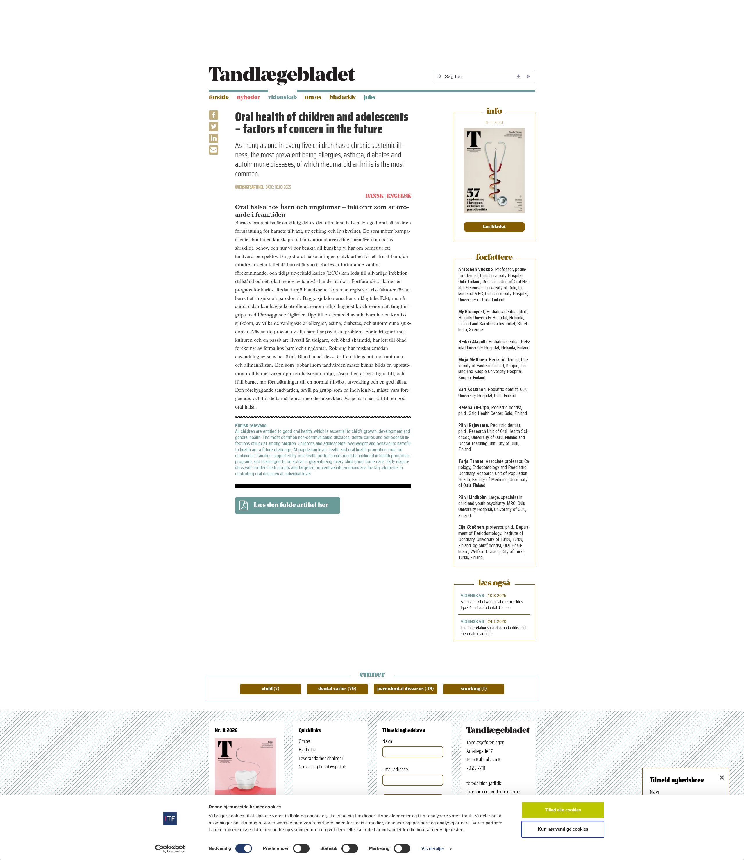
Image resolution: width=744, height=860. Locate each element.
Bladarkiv (343, 98)
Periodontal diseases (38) (405, 689)
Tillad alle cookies (563, 809)
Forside (219, 98)
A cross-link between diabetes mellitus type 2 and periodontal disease (492, 605)
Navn (387, 741)
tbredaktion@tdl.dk (483, 783)
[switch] (301, 848)
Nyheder (248, 98)
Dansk (374, 196)
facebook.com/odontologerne (493, 792)
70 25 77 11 (475, 768)
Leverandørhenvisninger (321, 758)
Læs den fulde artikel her (291, 505)
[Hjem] (282, 76)
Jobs (369, 98)
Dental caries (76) (337, 689)
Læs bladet (494, 227)
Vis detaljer (432, 848)
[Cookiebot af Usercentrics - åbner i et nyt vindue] (170, 848)
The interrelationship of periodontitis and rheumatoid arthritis (493, 631)
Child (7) (271, 689)
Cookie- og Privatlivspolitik (322, 767)
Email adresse (395, 769)
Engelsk (399, 196)
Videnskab (282, 98)
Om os (313, 98)
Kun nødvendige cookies (563, 829)
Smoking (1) (474, 689)
